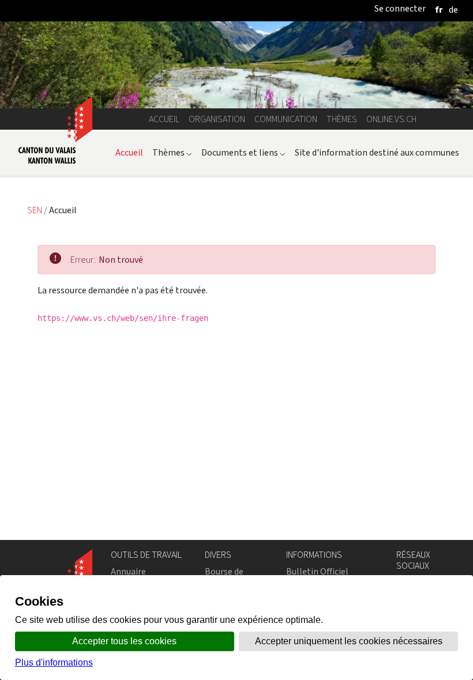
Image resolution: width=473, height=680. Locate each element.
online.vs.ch (391, 119)
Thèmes (341, 119)
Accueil (164, 119)
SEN (35, 210)
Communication (285, 119)
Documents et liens (243, 152)
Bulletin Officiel (317, 571)
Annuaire (128, 571)
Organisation (217, 119)
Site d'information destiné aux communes (377, 152)
